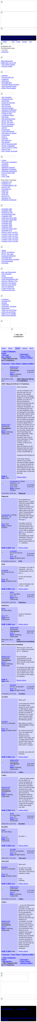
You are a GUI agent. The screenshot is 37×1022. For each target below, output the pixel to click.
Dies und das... (7, 961)
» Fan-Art (4, 174)
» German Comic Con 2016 (9, 234)
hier (23, 519)
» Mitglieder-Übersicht (8, 167)
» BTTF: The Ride (7, 120)
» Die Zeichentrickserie (8, 119)
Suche (31, 348)
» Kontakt (4, 303)
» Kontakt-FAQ (6, 301)
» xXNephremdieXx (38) (9, 185)
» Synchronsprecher (7, 277)
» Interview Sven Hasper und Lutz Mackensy (8, 285)
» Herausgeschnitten (7, 108)
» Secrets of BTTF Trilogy (9, 147)
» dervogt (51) (5, 196)
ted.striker (13, 685)
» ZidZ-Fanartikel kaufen (8, 86)
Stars (30, 41)
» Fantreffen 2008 (6, 225)
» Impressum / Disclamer (8, 306)
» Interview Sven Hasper (8, 283)
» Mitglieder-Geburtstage (8, 169)
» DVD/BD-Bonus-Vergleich (10, 84)
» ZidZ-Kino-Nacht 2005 (9, 218)
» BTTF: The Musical (8, 124)
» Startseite (4, 75)
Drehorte (24, 41)
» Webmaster (5, 304)
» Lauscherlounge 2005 (8, 214)
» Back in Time (5, 149)
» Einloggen (4, 52)
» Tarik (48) (4, 192)
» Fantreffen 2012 (6, 230)
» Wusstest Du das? (7, 99)
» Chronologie (5, 135)
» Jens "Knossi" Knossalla (9, 151)
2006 (20, 532)
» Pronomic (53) (6, 198)
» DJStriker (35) (6, 183)
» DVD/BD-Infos (6, 83)
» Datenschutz (5, 308)
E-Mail (8, 548)
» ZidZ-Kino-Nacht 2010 (9, 229)
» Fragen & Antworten (8, 102)
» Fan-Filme (4, 263)
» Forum (3, 160)
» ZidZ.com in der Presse (8, 310)
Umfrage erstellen (26, 358)
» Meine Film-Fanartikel (8, 88)
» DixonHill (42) (6, 189)
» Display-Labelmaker (8, 146)
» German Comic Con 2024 (9, 241)
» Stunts (3, 276)
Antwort (24, 348)
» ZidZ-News (5, 81)
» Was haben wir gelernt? (9, 133)
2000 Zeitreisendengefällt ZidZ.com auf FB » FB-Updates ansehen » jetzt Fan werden (8, 63)
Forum (18, 41)
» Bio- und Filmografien (8, 272)
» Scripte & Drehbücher (8, 256)
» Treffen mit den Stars (8, 290)
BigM (12, 592)
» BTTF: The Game (7, 122)
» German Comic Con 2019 (9, 237)
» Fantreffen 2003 (6, 209)
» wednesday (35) (6, 182)
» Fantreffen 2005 (6, 216)
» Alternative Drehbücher (9, 110)
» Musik (3, 250)
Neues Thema (25, 356)
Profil (3, 476)
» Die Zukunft (5, 142)
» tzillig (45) (4, 191)
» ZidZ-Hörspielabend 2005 (9, 279)
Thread (17, 348)
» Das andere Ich (6, 140)
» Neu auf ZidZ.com (7, 77)
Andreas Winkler (7, 1009)
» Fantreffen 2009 (6, 227)
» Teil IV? (4, 128)
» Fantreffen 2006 (6, 221)
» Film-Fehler (5, 101)
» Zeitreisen (4, 138)
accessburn (13, 551)
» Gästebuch (5, 79)
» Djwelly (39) (5, 187)
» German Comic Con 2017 (9, 236)
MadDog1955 (14, 367)
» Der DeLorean (6, 106)
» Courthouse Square (7, 115)
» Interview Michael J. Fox (9, 281)
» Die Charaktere (6, 97)
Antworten (24, 354)
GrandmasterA (14, 481)
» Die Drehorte (5, 104)
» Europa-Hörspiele (7, 126)
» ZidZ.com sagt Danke (8, 312)
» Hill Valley (5, 117)
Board (10, 348)
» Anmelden (4, 164)
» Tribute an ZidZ (6, 113)
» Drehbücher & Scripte (8, 111)
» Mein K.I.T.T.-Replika (8, 313)
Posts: (12, 372)
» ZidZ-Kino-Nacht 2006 (9, 220)
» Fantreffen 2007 (6, 223)
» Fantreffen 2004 (6, 211)
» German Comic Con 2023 (9, 239)
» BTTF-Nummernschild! (9, 144)
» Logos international (7, 131)
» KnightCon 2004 (7, 212)
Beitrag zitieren (21, 477)
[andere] (8, 357)
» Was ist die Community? (9, 162)
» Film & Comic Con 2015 (9, 232)
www (13, 548)
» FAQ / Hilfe (5, 176)
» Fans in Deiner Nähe (8, 173)
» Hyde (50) (4, 194)
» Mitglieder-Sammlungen (9, 171)
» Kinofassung (5, 129)
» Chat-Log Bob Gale (7, 288)
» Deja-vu (4, 137)
